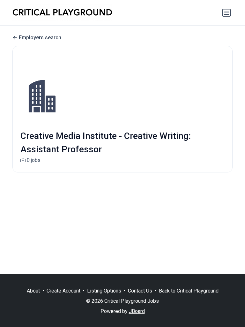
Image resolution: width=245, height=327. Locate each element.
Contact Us (140, 291)
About (33, 291)
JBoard (137, 311)
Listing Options (104, 291)
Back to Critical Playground (189, 291)
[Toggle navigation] (226, 13)
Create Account (63, 291)
